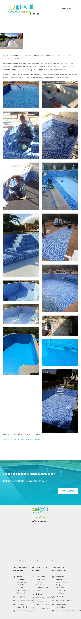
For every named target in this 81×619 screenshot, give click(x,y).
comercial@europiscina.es (26, 601)
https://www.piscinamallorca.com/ (68, 611)
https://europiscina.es (44, 608)
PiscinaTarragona (20, 439)
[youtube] (44, 517)
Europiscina (8, 439)
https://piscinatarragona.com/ (28, 611)
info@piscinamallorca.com (64, 601)
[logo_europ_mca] (20, 5)
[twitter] (34, 14)
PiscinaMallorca (34, 439)
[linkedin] (47, 517)
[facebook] (30, 14)
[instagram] (38, 14)
